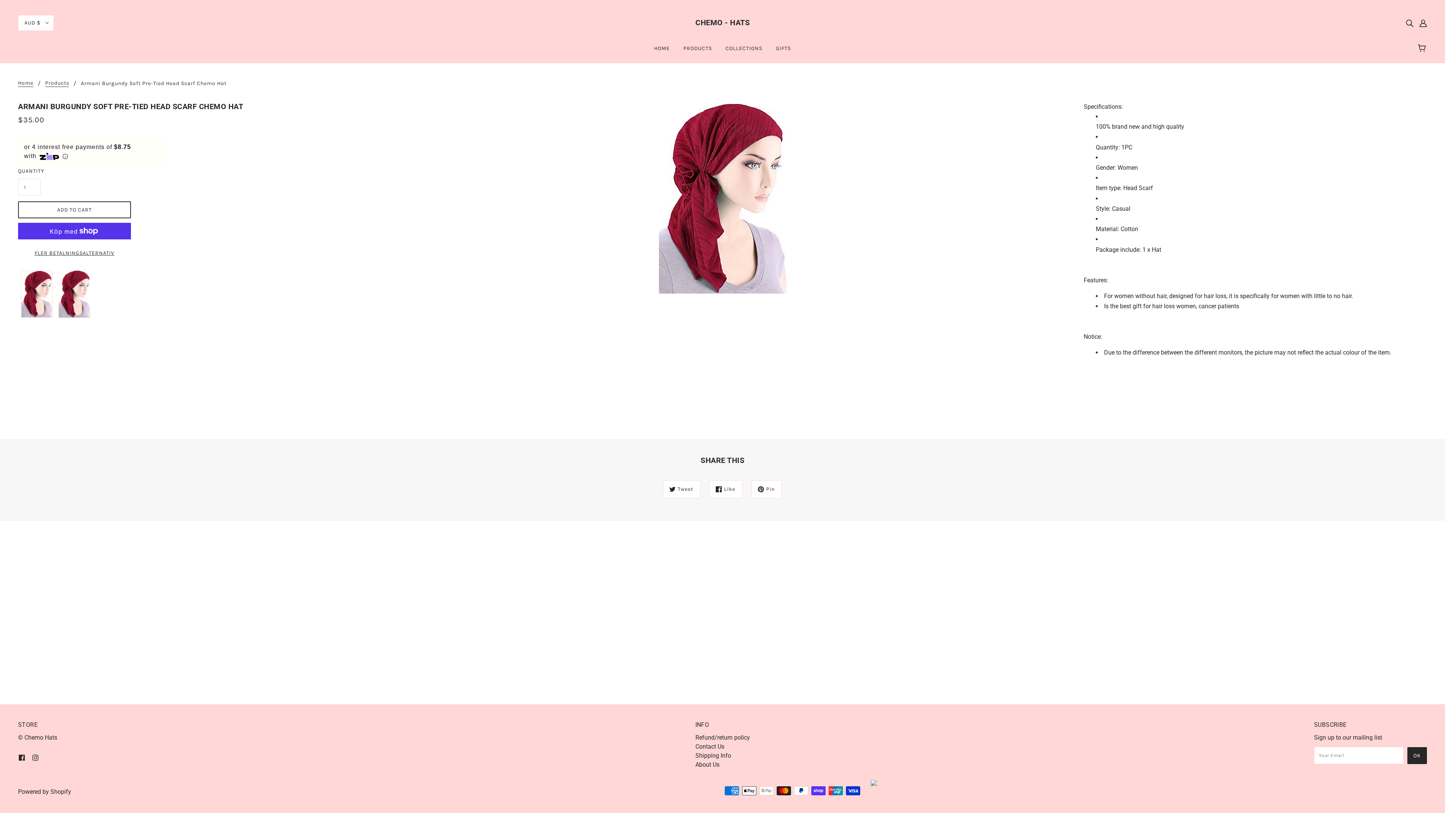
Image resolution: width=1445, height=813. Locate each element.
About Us (707, 764)
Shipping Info (713, 755)
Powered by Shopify (44, 791)
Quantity (29, 171)
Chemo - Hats (722, 22)
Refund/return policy (722, 737)
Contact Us (709, 746)
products (57, 83)
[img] (1409, 22)
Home (25, 83)
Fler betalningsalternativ (74, 253)
